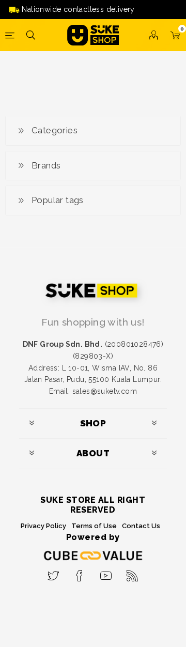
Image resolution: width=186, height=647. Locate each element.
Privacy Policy (43, 526)
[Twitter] (53, 572)
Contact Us (141, 526)
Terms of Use (94, 526)
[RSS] (132, 572)
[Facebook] (79, 572)
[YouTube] (106, 572)
